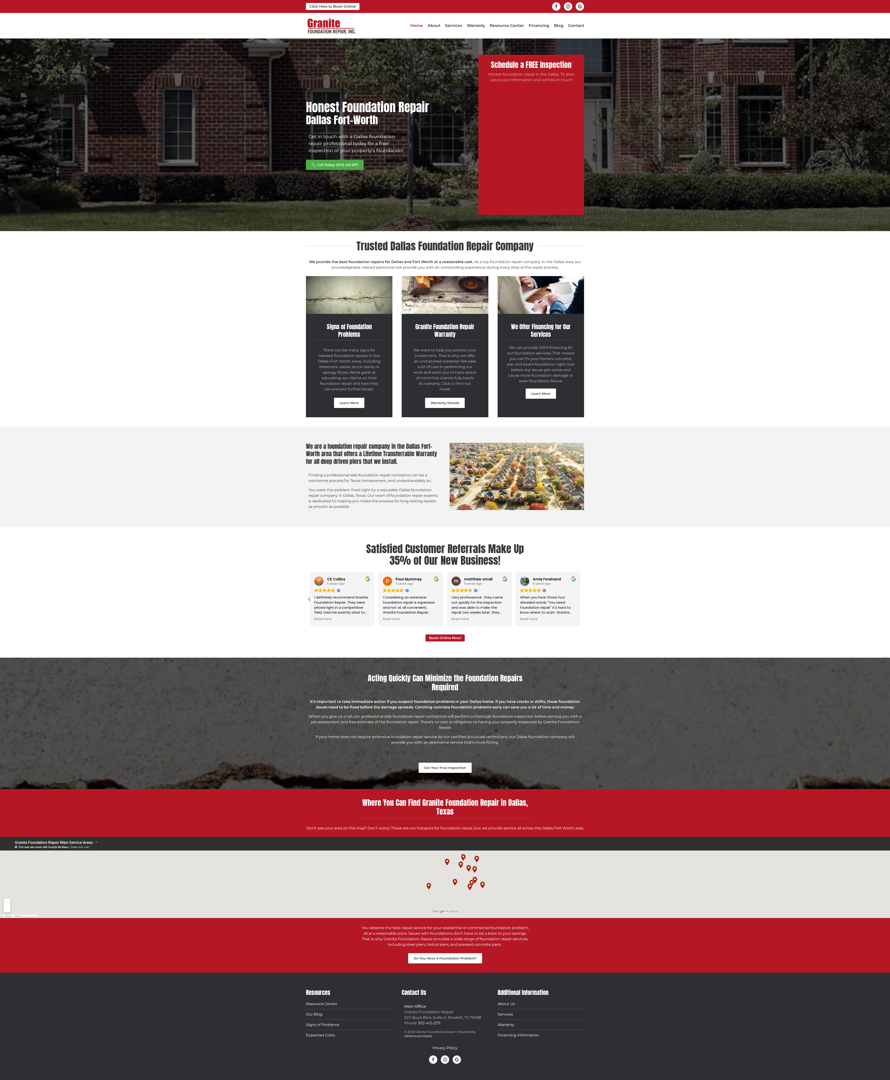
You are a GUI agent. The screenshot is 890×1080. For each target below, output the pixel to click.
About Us (506, 1003)
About (434, 25)
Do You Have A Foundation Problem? (445, 958)
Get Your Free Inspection (445, 768)
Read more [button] (323, 619)
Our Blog (314, 1014)
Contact (576, 25)
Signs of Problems (322, 1024)
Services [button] (453, 25)
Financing (539, 25)
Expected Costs (320, 1035)
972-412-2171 (429, 1023)
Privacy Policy (445, 1048)
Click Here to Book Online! (332, 6)
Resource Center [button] (507, 25)
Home (416, 25)
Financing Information (518, 1035)
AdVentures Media (418, 1036)
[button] (580, 599)
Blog (558, 25)
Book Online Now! (445, 638)
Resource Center (321, 1003)
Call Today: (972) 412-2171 (337, 165)
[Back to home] (331, 25)
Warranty (476, 25)
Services (505, 1014)
